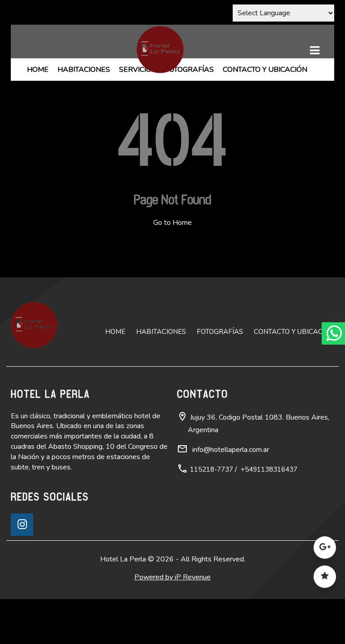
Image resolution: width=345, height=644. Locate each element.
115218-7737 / (213, 469)
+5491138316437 (269, 469)
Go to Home (172, 223)
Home (38, 69)
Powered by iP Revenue (172, 577)
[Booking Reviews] (325, 580)
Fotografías (189, 69)
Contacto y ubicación (265, 69)
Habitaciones (84, 69)
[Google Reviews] (325, 550)
